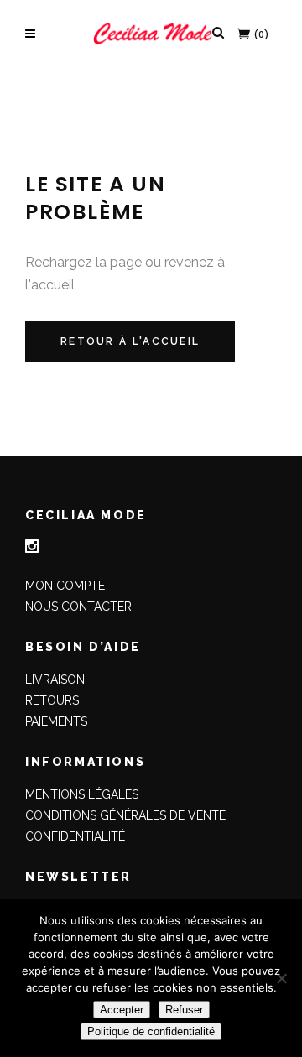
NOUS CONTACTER (78, 606)
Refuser (184, 1009)
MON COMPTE (65, 585)
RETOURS (52, 700)
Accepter (121, 1009)
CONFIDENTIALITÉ (75, 836)
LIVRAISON (55, 679)
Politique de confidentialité (151, 1031)
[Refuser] (281, 978)
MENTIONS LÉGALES (81, 794)
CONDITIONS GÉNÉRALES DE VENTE (125, 815)
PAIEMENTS (56, 721)
